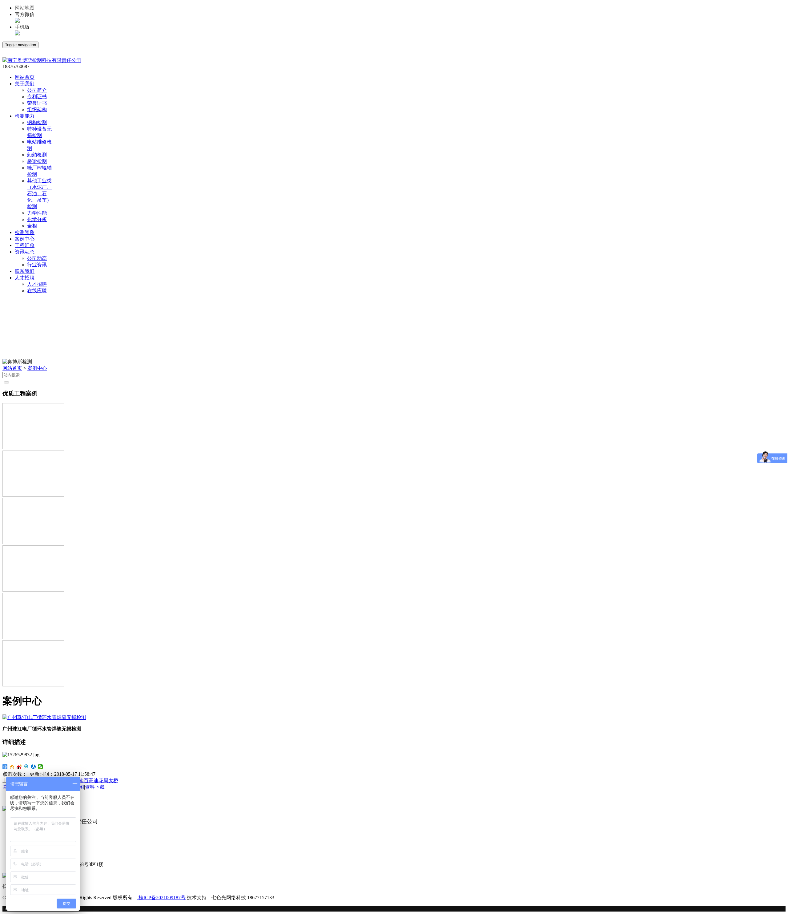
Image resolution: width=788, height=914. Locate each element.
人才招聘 (37, 284)
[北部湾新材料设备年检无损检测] (33, 684)
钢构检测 (37, 122)
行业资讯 (37, 264)
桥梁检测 (37, 161)
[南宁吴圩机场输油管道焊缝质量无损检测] (33, 589)
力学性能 (37, 213)
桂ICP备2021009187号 (161, 897)
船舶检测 (37, 154)
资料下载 (95, 787)
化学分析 (37, 219)
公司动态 (37, 258)
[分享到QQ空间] (12, 766)
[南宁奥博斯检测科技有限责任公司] (41, 60)
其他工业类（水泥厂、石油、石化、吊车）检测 (39, 193)
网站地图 (24, 7)
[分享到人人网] (33, 766)
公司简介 (37, 90)
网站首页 (12, 368)
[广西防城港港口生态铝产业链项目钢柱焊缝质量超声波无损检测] (33, 447)
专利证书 (37, 96)
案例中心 (37, 368)
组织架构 (37, 109)
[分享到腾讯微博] (26, 766)
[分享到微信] (40, 766)
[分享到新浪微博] (19, 766)
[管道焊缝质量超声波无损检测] (33, 495)
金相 (32, 225)
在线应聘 (37, 290)
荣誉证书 (37, 103)
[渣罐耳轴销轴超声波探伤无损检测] (33, 637)
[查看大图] (44, 717)
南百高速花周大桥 (98, 780)
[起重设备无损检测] (33, 542)
